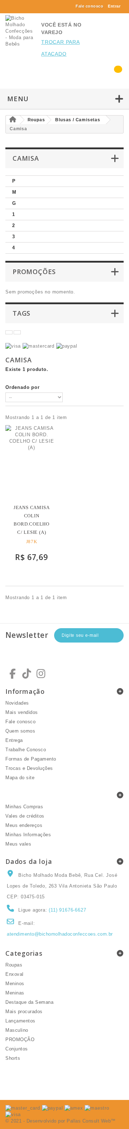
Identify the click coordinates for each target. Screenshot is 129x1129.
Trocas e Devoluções (29, 768)
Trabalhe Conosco (25, 749)
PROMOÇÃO (19, 1039)
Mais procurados (24, 1011)
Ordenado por (22, 387)
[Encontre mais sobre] (9, 332)
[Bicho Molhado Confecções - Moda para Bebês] (19, 31)
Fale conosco (89, 6)
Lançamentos (20, 1021)
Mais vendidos (21, 712)
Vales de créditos (24, 816)
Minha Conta (27, 795)
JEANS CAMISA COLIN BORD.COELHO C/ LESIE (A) (32, 520)
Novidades (17, 703)
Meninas (14, 993)
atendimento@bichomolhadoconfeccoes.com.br (60, 934)
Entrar (114, 6)
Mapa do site (19, 777)
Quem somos (20, 731)
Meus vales (18, 844)
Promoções (34, 271)
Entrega (14, 740)
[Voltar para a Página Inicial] (13, 120)
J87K (31, 541)
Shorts (12, 1058)
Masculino (16, 1030)
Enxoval (14, 974)
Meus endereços (23, 825)
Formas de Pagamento (30, 759)
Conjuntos (16, 1049)
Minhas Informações (28, 834)
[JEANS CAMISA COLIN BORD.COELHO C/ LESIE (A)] (31, 462)
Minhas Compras (24, 806)
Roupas (13, 965)
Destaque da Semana (29, 1002)
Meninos (14, 983)
